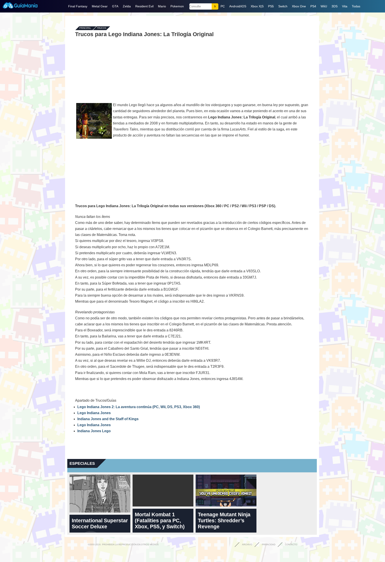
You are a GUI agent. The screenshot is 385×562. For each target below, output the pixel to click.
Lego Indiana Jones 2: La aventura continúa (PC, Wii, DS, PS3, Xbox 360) (138, 407)
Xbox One (299, 6)
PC (223, 6)
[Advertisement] (192, 69)
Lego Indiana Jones (94, 413)
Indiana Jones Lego (94, 431)
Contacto (291, 544)
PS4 (313, 6)
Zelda (127, 6)
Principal (85, 28)
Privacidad (268, 544)
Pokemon (177, 6)
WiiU (324, 6)
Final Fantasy (77, 6)
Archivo (247, 544)
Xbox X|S (257, 6)
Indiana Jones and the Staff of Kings (108, 419)
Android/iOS (237, 6)
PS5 (271, 6)
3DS (335, 6)
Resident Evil (144, 6)
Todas (356, 6)
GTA (115, 6)
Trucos (101, 28)
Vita (344, 6)
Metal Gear (100, 6)
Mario (162, 6)
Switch (282, 6)
